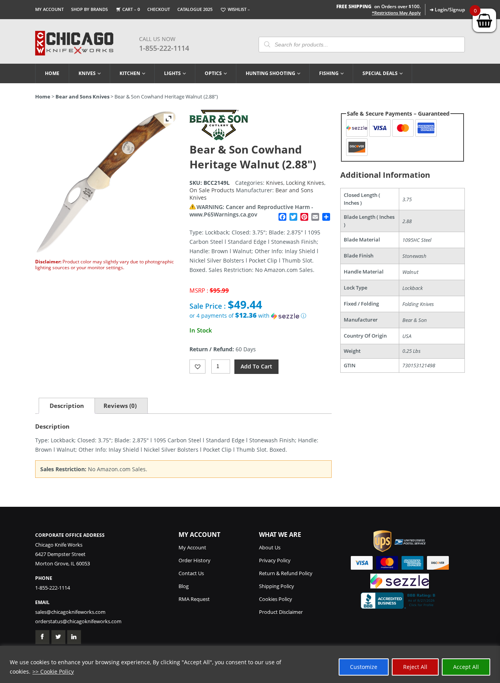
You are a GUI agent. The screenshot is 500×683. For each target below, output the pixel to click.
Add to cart (256, 366)
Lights (172, 73)
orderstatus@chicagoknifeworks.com (78, 621)
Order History (195, 560)
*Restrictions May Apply (396, 13)
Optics (213, 73)
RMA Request (194, 599)
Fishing (329, 73)
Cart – (131, 9)
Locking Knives (305, 182)
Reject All (415, 666)
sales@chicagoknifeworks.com (70, 611)
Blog (184, 586)
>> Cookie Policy (53, 671)
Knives (87, 73)
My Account (49, 9)
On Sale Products (211, 190)
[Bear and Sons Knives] (218, 138)
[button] (260, 316)
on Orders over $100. (378, 6)
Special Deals (380, 73)
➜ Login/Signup (447, 9)
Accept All (466, 666)
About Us (269, 547)
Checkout (158, 9)
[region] (250, 664)
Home (52, 73)
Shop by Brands (89, 9)
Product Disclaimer (281, 611)
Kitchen (130, 73)
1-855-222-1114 (164, 48)
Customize (363, 666)
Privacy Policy (275, 560)
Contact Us (191, 573)
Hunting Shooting (270, 73)
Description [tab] (67, 405)
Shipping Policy (276, 586)
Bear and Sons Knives (82, 96)
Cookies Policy (275, 599)
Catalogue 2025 (194, 9)
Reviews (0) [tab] (120, 405)
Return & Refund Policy (285, 573)
